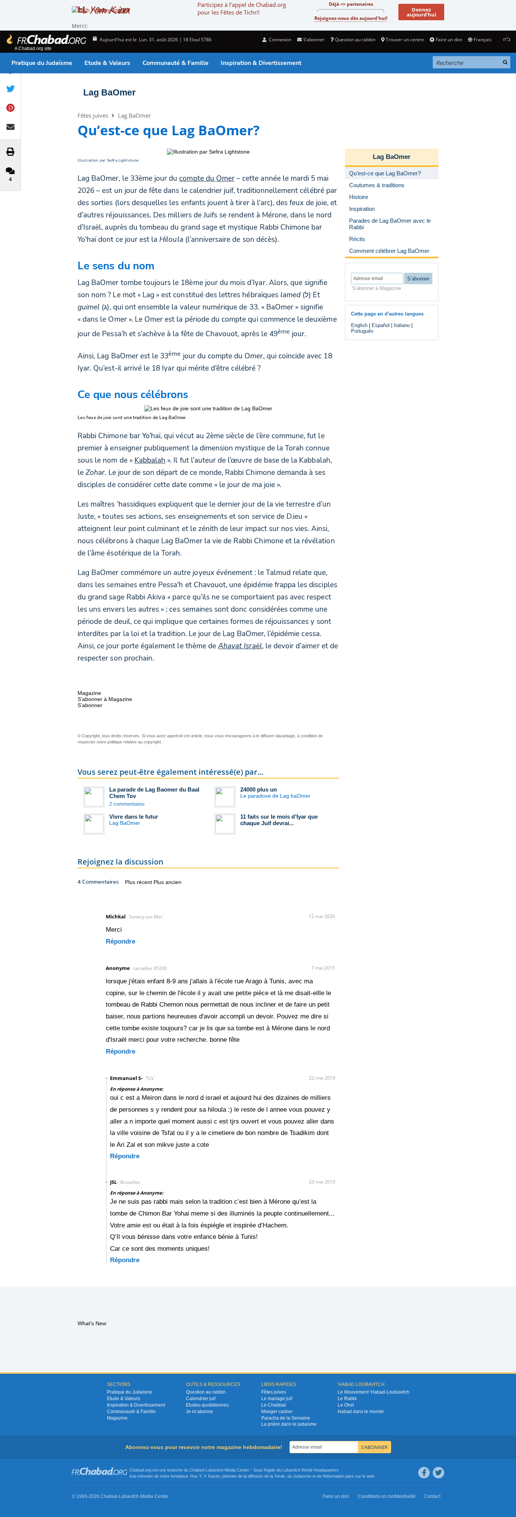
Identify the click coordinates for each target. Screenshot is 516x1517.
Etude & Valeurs (107, 63)
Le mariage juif (276, 1398)
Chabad (196, 1470)
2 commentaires (127, 804)
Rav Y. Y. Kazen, (205, 1476)
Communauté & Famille (175, 63)
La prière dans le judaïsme (289, 1424)
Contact (432, 1496)
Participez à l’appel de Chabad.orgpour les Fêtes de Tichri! (241, 8)
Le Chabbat (273, 1405)
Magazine (117, 1418)
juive (350, 1476)
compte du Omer (207, 178)
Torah (279, 1476)
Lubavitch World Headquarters (310, 1470)
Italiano (402, 325)
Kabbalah (149, 460)
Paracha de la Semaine (285, 1418)
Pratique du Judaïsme (41, 63)
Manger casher (277, 1411)
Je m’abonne (199, 1411)
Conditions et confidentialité (387, 1496)
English (359, 325)
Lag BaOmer (109, 92)
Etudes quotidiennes (207, 1405)
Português (362, 331)
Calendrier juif (200, 1398)
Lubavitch (214, 1470)
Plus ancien (167, 882)
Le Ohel (346, 1405)
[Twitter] (438, 1472)
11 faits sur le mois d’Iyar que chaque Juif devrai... (279, 819)
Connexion (279, 39)
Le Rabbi (347, 1398)
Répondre (120, 941)
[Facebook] (424, 1472)
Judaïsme (302, 1476)
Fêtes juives (93, 115)
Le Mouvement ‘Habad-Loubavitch (373, 1392)
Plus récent (139, 882)
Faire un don (449, 39)
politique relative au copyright (134, 742)
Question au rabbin (355, 39)
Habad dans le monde (361, 1411)
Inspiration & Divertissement (261, 63)
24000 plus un (258, 789)
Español (381, 325)
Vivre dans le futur (133, 816)
